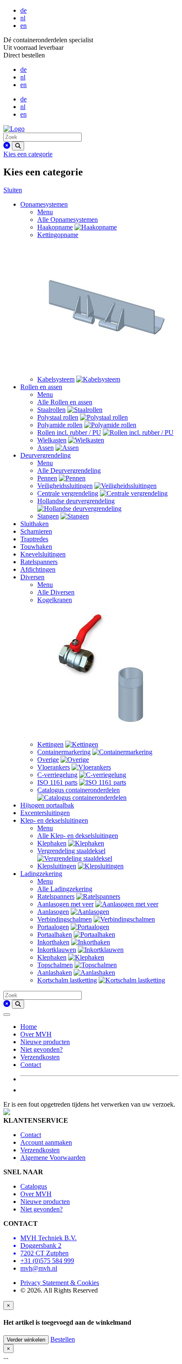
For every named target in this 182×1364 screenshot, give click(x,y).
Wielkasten (51, 440)
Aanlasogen (53, 911)
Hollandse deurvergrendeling (76, 501)
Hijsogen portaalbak (47, 805)
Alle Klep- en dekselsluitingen (77, 835)
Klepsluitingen (56, 866)
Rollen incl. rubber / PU (69, 432)
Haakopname (55, 227)
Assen (45, 447)
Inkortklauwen (56, 949)
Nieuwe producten (45, 1041)
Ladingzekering (41, 873)
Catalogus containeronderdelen (78, 790)
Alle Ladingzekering (64, 888)
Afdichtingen (37, 569)
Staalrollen (51, 409)
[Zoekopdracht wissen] (6, 145)
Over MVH (36, 1034)
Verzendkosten (40, 1057)
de (23, 10)
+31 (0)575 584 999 (47, 1260)
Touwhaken (36, 546)
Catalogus (33, 1186)
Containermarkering (64, 752)
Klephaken (51, 843)
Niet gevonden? (41, 1049)
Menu (45, 212)
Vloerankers (53, 767)
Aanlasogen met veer (65, 904)
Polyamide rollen (60, 424)
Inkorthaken (53, 942)
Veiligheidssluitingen (65, 485)
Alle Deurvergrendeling (69, 470)
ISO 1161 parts (57, 782)
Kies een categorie (27, 154)
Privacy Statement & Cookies (59, 1282)
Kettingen (50, 744)
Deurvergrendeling (45, 455)
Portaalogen (53, 926)
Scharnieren (36, 531)
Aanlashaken (54, 972)
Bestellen (62, 1339)
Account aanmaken (46, 1142)
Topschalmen (55, 964)
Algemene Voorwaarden (52, 1157)
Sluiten (12, 190)
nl (22, 18)
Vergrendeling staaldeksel (71, 850)
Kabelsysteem (55, 379)
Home (28, 1026)
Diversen (32, 577)
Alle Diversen (55, 592)
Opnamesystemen (44, 204)
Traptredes (34, 539)
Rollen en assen (41, 386)
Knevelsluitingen (43, 554)
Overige (48, 759)
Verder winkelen (26, 1340)
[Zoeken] (18, 146)
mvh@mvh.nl (38, 1268)
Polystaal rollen (57, 417)
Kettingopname (57, 234)
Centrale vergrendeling (67, 493)
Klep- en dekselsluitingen (54, 820)
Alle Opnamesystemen (67, 219)
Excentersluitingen (45, 812)
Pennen (47, 478)
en (23, 25)
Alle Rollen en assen (64, 402)
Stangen (48, 516)
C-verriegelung (57, 774)
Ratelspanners (39, 561)
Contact (30, 1064)
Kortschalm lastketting (67, 980)
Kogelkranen (54, 599)
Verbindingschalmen (64, 919)
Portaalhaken (54, 934)
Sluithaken (34, 523)
